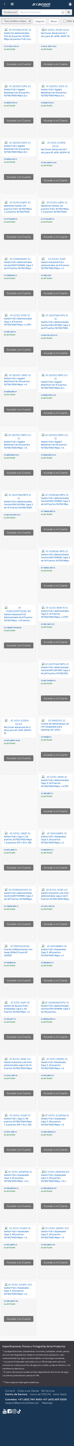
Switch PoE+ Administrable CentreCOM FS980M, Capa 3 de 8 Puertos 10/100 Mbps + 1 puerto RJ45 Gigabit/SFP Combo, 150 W (18, 268)
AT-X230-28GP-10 (47, 793)
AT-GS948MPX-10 (47, 963)
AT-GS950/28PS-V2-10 (48, 455)
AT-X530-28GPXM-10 (11, 1188)
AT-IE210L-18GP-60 (10, 1075)
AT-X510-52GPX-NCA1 (49, 163)
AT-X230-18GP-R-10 (48, 624)
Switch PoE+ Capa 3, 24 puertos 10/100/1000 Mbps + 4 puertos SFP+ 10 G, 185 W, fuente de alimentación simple (18, 842)
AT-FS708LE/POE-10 (11, 46)
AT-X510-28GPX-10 (47, 1075)
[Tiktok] (19, 1412)
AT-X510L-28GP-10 (10, 850)
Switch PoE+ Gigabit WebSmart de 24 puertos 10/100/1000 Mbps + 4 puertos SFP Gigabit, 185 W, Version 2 (18, 447)
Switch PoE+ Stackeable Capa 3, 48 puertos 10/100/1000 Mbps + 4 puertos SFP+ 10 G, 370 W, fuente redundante (17, 1237)
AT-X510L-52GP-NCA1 (48, 46)
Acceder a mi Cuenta (18, 64)
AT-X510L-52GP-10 (10, 1132)
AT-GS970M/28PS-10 (48, 681)
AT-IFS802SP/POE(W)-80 (12, 628)
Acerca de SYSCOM (40, 1394)
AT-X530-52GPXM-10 (48, 1132)
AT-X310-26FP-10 (10, 1019)
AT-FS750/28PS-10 (10, 219)
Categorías (39, 21)
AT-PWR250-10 (46, 737)
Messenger (47, 1402)
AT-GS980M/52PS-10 (48, 1019)
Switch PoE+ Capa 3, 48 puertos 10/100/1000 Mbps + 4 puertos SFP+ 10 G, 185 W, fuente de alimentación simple (18, 1124)
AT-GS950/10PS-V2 (10, 103)
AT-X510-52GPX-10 (10, 1245)
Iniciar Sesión (60, 1394)
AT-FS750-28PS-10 (47, 219)
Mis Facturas (48, 1390)
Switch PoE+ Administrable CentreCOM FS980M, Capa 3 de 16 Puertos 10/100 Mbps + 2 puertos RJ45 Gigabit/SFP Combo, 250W (55, 560)
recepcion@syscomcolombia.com (22, 1402)
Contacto (10, 1390)
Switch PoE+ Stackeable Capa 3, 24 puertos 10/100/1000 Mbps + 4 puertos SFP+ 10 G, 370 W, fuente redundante (54, 1068)
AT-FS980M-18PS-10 (48, 568)
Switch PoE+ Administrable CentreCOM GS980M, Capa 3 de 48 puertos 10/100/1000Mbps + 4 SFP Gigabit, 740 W (55, 1012)
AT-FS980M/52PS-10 (11, 906)
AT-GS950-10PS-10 (47, 103)
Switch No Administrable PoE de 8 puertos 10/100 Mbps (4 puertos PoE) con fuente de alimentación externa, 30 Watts (17, 39)
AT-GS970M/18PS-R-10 (12, 515)
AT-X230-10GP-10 (10, 332)
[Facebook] (9, 1412)
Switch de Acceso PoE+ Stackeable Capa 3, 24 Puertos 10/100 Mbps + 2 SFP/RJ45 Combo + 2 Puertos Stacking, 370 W (17, 1012)
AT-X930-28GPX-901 (48, 1245)
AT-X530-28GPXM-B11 (48, 1188)
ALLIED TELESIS (9, 49)
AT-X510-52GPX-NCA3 (12, 740)
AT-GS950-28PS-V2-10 (11, 455)
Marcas (54, 21)
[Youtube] (5, 1412)
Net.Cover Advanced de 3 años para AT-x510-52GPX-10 (18, 730)
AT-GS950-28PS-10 (10, 392)
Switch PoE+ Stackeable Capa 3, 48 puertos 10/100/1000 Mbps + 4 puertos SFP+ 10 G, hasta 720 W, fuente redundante (54, 1124)
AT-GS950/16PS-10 (10, 159)
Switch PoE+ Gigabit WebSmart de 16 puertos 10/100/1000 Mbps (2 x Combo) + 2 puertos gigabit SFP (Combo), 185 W (18, 152)
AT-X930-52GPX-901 (11, 1301)
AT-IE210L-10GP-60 (47, 906)
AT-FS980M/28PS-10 (48, 511)
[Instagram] (14, 1412)
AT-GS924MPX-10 (47, 850)
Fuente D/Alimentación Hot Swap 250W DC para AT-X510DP (18, 952)
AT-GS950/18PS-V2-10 (48, 395)
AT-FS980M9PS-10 (10, 275)
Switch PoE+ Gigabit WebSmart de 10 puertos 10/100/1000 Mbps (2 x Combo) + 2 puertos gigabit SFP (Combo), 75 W (18, 95)
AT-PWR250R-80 (10, 963)
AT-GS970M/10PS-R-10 (49, 335)
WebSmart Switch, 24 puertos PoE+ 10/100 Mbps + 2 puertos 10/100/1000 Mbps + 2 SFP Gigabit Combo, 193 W (18, 211)
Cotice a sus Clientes (28, 1390)
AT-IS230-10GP (46, 275)
